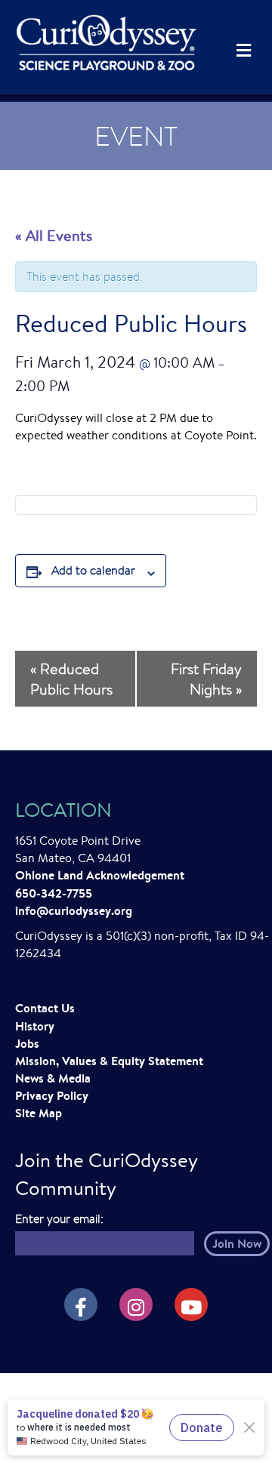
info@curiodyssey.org (73, 910)
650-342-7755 (53, 893)
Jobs (27, 1043)
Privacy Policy (51, 1095)
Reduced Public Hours (71, 678)
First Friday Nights (206, 678)
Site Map (38, 1112)
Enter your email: (59, 1219)
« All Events (53, 235)
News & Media (53, 1078)
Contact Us (45, 1007)
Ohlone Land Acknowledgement (99, 875)
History (34, 1026)
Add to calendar (93, 570)
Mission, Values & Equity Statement (109, 1060)
